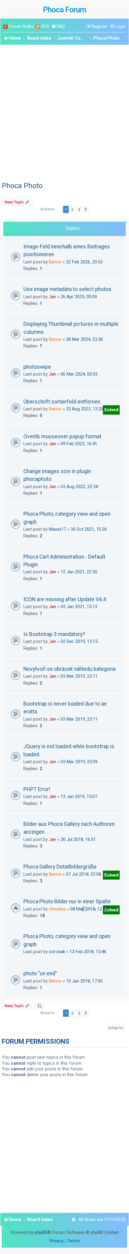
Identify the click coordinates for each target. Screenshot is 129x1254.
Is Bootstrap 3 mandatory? (54, 634)
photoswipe (37, 367)
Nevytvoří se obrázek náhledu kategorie (69, 669)
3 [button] (79, 209)
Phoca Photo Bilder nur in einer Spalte (67, 901)
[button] (86, 209)
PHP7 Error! (36, 789)
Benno (55, 262)
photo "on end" (40, 973)
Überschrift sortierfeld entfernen (61, 402)
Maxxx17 (57, 529)
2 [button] (72, 209)
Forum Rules (21, 26)
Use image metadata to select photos (67, 289)
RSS (45, 26)
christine (57, 909)
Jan (52, 296)
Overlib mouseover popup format (62, 437)
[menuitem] (58, 27)
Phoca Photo (22, 186)
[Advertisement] (64, 112)
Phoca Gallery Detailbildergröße (60, 867)
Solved (111, 409)
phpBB (41, 1232)
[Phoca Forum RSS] (38, 27)
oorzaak (57, 951)
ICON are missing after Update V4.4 (64, 599)
